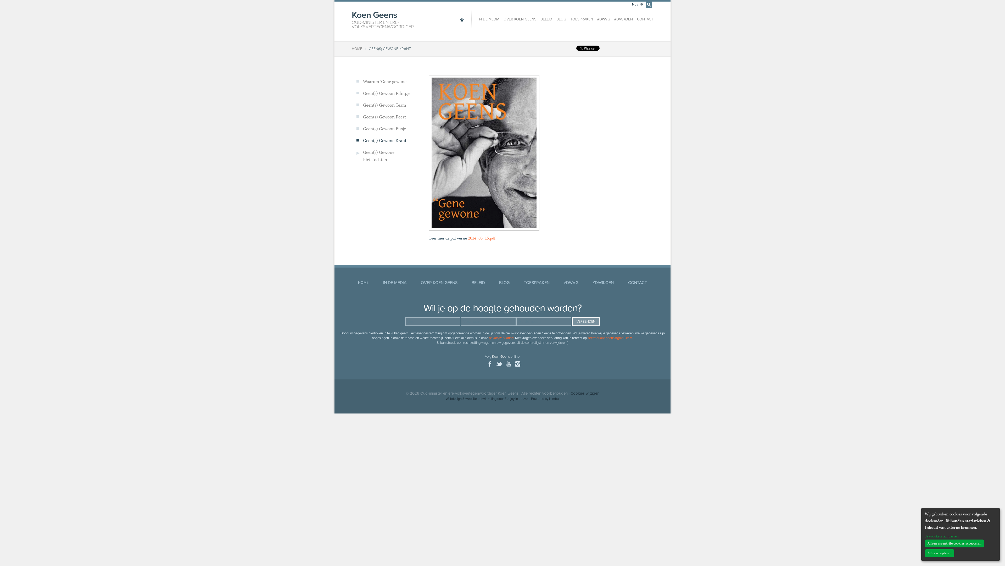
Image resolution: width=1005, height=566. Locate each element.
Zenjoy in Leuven (517, 399)
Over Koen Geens (520, 19)
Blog (561, 19)
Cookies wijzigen (585, 393)
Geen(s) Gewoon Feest (384, 117)
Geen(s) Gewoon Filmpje (386, 93)
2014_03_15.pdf (481, 238)
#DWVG (603, 19)
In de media (488, 19)
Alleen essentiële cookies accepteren (954, 543)
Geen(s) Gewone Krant (384, 141)
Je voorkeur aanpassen (942, 536)
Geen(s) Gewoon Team (384, 105)
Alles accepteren (940, 553)
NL (634, 4)
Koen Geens (383, 19)
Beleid (546, 19)
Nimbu (554, 399)
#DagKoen (623, 19)
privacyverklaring (501, 338)
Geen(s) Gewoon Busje (384, 129)
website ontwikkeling (480, 399)
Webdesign (454, 399)
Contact (645, 19)
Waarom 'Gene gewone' (385, 82)
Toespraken (581, 19)
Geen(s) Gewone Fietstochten (378, 156)
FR (641, 4)
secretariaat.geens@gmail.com (610, 338)
